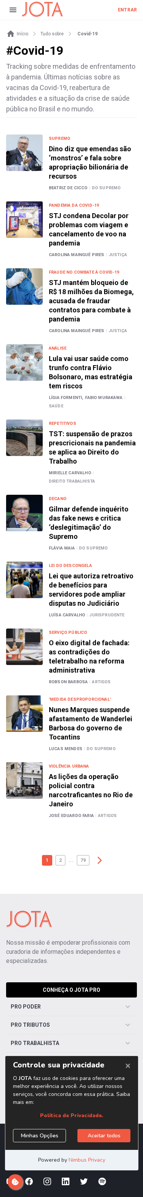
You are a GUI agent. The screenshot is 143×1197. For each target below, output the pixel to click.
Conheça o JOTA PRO (71, 990)
